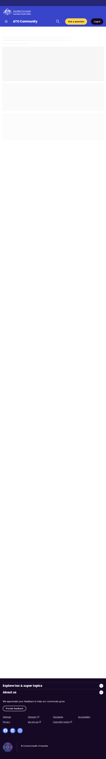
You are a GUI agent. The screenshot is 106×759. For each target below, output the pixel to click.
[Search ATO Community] (57, 21)
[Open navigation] (6, 21)
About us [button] (9, 692)
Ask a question (76, 21)
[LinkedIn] (12, 730)
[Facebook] (5, 730)
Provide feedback (14, 708)
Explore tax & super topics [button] (22, 686)
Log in (97, 21)
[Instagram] (20, 730)
